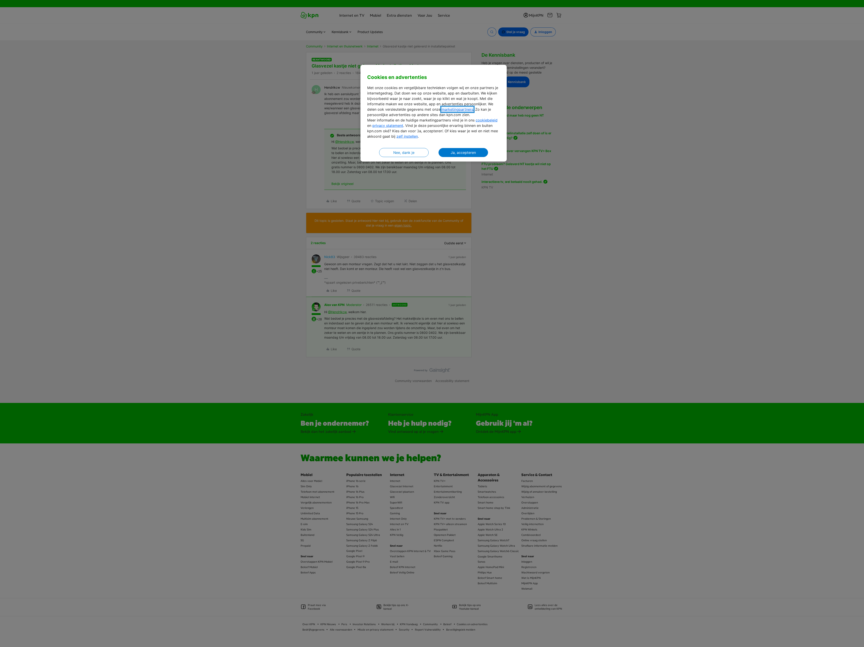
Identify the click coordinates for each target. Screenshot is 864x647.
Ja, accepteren (463, 152)
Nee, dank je (403, 152)
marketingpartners (457, 109)
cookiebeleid (486, 120)
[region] (433, 113)
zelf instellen (407, 136)
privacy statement (387, 125)
